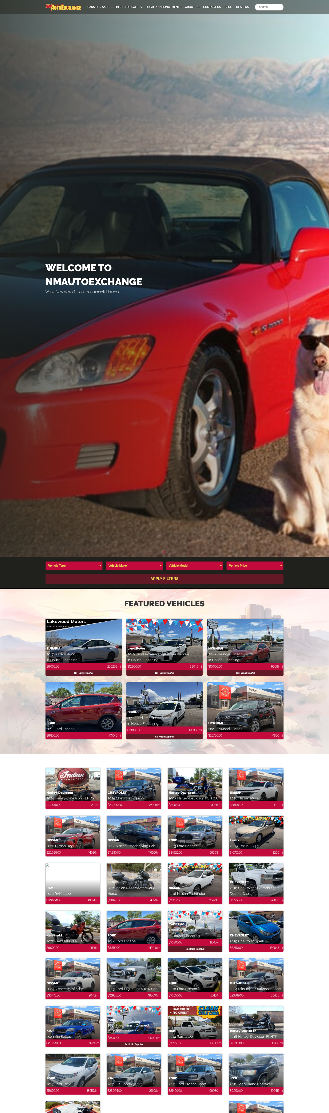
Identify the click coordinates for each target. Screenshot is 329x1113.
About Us (192, 7)
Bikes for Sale (127, 7)
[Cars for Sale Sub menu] (112, 7)
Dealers (242, 7)
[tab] (164, 552)
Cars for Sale (98, 7)
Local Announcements (163, 7)
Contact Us (212, 7)
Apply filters (164, 578)
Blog (228, 7)
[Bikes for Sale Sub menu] (141, 7)
